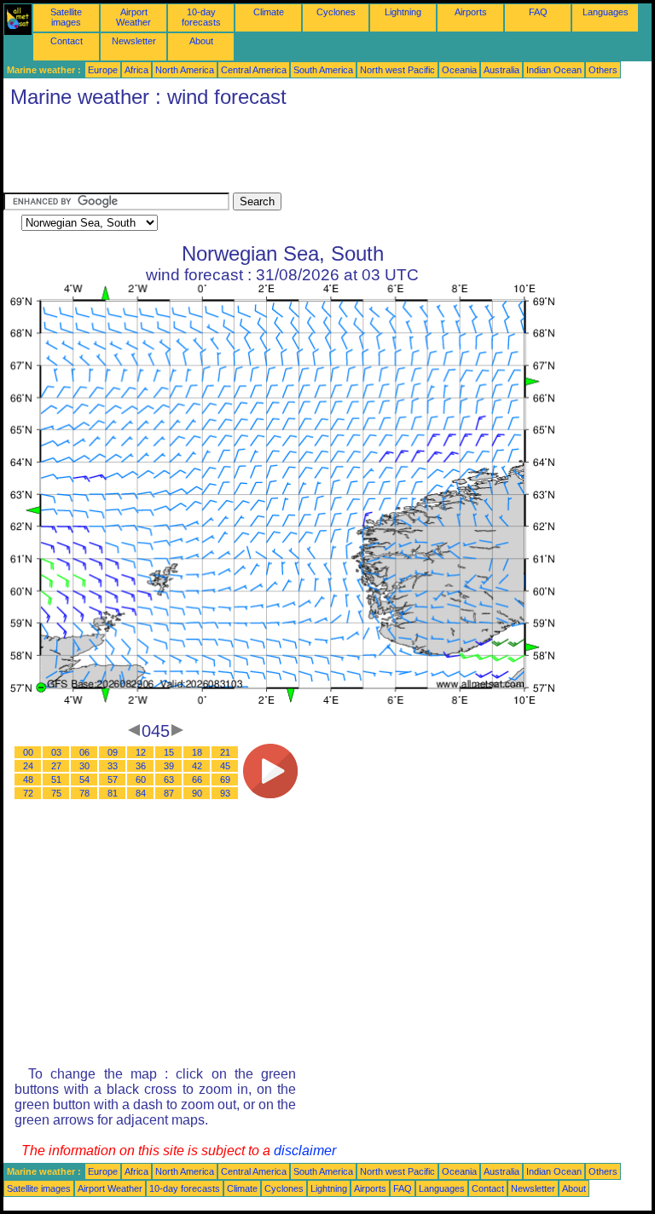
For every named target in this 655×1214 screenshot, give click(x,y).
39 (169, 766)
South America (323, 70)
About (201, 41)
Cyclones (336, 12)
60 (141, 779)
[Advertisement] (313, 154)
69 (225, 779)
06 (84, 752)
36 (141, 766)
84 (141, 793)
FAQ (538, 12)
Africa (136, 70)
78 (84, 793)
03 (56, 752)
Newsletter (134, 41)
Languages (606, 12)
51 (56, 779)
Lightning (403, 12)
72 (28, 793)
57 (112, 779)
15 (169, 752)
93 (225, 793)
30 (84, 766)
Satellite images (66, 17)
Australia (501, 70)
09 (112, 752)
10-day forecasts (201, 17)
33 (112, 766)
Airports (471, 12)
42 (197, 766)
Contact (66, 41)
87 (169, 793)
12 (141, 752)
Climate (268, 12)
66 (197, 779)
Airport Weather (133, 17)
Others (602, 70)
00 (28, 752)
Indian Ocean (554, 70)
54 (84, 779)
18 (197, 752)
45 (225, 766)
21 (225, 752)
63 (169, 779)
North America (184, 70)
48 (28, 779)
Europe (103, 70)
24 (28, 766)
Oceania (459, 70)
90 (197, 793)
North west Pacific (397, 70)
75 (56, 793)
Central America (254, 70)
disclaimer (305, 1150)
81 (112, 793)
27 (56, 766)
